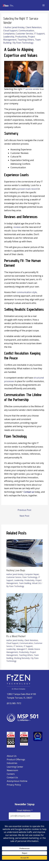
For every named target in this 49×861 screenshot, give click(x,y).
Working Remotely (22, 658)
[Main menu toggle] (43, 5)
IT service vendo (31, 89)
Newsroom (12, 770)
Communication (26, 30)
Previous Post (24, 510)
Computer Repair (31, 574)
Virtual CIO (36, 583)
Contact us (29, 491)
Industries (12, 763)
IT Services (18, 646)
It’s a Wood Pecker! (15, 636)
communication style (27, 292)
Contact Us (12, 777)
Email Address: (25, 810)
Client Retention (33, 27)
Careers (11, 773)
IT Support (39, 33)
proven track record (28, 188)
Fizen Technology (29, 577)
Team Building (25, 583)
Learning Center (15, 766)
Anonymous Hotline (17, 780)
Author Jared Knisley (15, 27)
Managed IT (22, 649)
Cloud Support (10, 30)
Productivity (21, 36)
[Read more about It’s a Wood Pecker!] (24, 612)
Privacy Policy (14, 784)
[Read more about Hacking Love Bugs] (24, 552)
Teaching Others (26, 39)
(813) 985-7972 (14, 703)
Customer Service (24, 33)
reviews (17, 227)
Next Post (24, 516)
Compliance (9, 33)
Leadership (8, 36)
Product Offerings (16, 759)
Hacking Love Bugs (15, 570)
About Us (11, 755)
